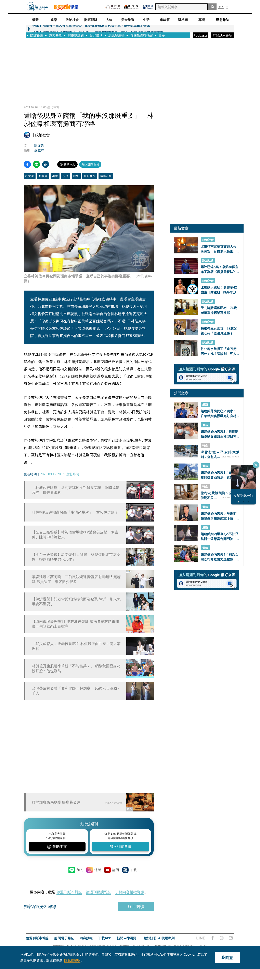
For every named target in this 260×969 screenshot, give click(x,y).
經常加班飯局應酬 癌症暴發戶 (56, 802)
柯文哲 (29, 176)
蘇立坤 (39, 150)
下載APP (104, 938)
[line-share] (36, 164)
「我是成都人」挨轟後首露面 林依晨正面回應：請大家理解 (76, 646)
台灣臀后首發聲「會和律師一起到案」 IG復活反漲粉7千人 (75, 690)
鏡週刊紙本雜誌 (69, 892)
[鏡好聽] (112, 7)
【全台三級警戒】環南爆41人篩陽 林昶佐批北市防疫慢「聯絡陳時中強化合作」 (76, 556)
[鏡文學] (131, 7)
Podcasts (201, 35)
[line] (200, 938)
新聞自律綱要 (126, 938)
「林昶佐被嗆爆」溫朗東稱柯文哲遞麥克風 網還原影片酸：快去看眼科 (76, 490)
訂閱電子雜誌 (64, 938)
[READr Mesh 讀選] (148, 7)
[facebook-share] (27, 164)
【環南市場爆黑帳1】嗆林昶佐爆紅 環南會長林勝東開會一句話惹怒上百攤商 (75, 623)
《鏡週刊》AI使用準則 (158, 938)
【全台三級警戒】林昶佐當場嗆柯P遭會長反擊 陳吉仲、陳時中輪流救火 (75, 534)
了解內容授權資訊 (129, 892)
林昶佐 (43, 176)
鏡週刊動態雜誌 (98, 892)
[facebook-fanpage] (212, 938)
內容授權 (86, 938)
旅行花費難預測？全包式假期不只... (220, 495)
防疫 (76, 176)
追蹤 (97, 870)
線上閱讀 (136, 906)
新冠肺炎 (89, 176)
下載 (133, 870)
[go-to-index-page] (37, 6)
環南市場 (106, 176)
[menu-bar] (227, 7)
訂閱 (115, 870)
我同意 (227, 957)
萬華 (55, 176)
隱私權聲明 (72, 960)
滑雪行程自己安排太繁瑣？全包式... (220, 454)
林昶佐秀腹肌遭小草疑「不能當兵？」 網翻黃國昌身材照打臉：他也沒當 (76, 668)
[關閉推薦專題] (256, 464)
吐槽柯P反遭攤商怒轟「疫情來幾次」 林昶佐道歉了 (75, 512)
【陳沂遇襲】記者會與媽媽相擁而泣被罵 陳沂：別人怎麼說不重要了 (76, 601)
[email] (231, 938)
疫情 (65, 176)
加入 (80, 870)
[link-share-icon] (45, 164)
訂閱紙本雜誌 (222, 35)
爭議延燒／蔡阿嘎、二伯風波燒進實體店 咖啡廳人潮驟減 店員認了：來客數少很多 (76, 579)
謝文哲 (39, 145)
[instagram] (222, 938)
